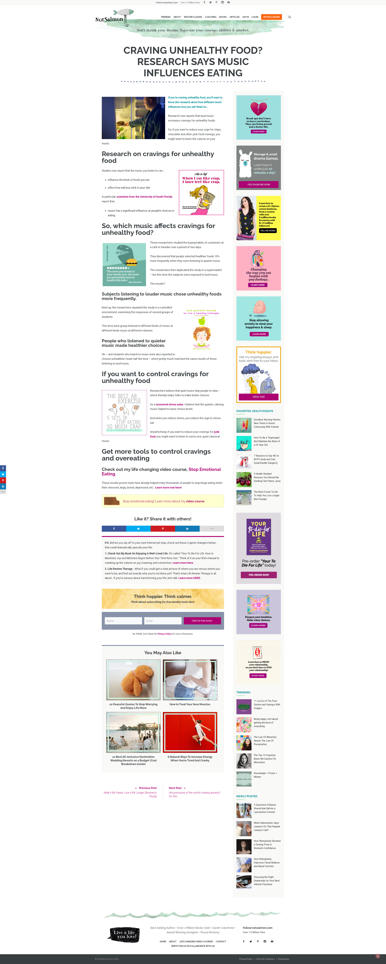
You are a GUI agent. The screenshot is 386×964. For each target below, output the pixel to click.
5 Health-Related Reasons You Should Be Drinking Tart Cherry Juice (267, 477)
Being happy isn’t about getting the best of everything (266, 723)
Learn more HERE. (190, 578)
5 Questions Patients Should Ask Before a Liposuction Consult (265, 808)
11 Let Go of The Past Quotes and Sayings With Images (267, 705)
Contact (221, 941)
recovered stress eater (169, 404)
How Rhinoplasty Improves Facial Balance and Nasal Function (267, 863)
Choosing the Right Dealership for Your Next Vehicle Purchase (267, 881)
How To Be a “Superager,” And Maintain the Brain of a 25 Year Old (267, 441)
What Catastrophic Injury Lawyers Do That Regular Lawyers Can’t (267, 826)
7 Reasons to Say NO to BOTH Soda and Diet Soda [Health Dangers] (266, 459)
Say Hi (245, 17)
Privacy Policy (245, 959)
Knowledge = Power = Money (265, 775)
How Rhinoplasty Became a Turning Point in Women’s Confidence (267, 845)
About (177, 17)
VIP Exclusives (271, 17)
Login (255, 17)
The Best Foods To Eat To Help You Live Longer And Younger (266, 495)
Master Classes (193, 17)
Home (163, 941)
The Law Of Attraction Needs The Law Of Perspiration (265, 741)
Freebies (166, 17)
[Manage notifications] (377, 956)
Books (223, 17)
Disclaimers (283, 959)
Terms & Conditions (265, 959)
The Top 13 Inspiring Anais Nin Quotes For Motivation (265, 759)
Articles (235, 17)
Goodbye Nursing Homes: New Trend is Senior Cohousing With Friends (267, 423)
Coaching (210, 17)
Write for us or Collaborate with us (193, 946)
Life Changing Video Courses (196, 941)
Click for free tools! (202, 620)
